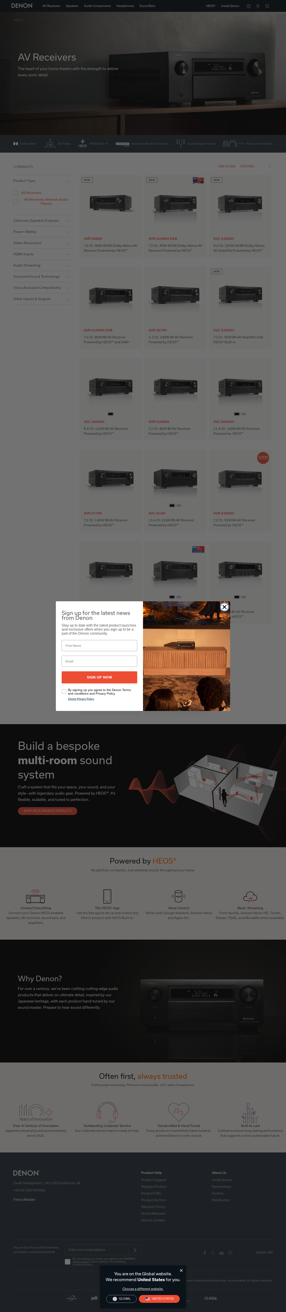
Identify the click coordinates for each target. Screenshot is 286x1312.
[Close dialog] (181, 1270)
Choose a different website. (143, 1289)
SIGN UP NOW (99, 677)
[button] (159, 1299)
